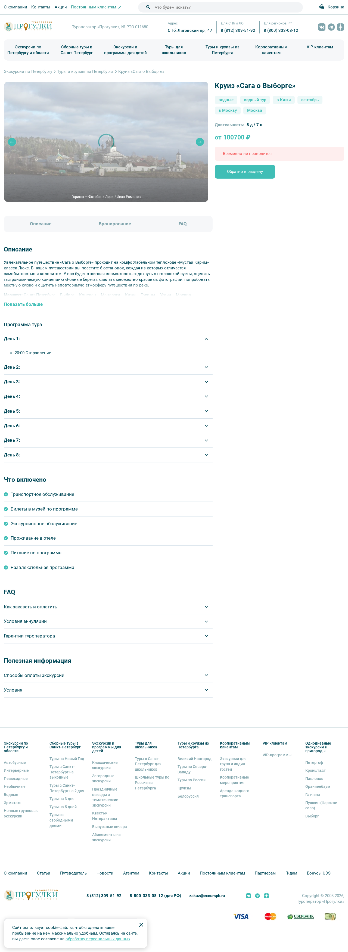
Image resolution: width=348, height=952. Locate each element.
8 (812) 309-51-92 (238, 30)
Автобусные (15, 762)
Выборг (312, 816)
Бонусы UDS (319, 873)
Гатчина (312, 794)
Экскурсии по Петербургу (28, 71)
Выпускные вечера (109, 827)
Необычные (15, 786)
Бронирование (115, 223)
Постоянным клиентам (222, 873)
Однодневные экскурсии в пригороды (318, 747)
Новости (105, 873)
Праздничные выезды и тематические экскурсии (105, 797)
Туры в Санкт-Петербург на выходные (62, 771)
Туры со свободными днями (61, 820)
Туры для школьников (174, 50)
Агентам (131, 873)
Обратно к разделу (245, 171)
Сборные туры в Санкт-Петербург (77, 50)
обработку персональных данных (98, 939)
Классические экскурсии (105, 765)
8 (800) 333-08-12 (281, 30)
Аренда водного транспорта (234, 793)
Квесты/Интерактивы (104, 816)
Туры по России (192, 780)
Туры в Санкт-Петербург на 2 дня (66, 788)
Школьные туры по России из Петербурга (152, 782)
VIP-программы (277, 755)
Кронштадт (315, 770)
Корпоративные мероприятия (234, 780)
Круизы (184, 788)
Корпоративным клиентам (271, 50)
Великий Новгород (195, 759)
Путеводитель (73, 873)
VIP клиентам (320, 47)
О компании (15, 7)
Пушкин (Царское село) (321, 805)
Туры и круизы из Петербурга (223, 50)
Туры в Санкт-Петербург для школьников (148, 764)
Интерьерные (16, 770)
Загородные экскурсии (103, 778)
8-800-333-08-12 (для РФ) (155, 895)
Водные (11, 794)
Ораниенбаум (317, 786)
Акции (61, 7)
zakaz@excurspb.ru (207, 895)
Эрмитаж (12, 803)
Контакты (40, 7)
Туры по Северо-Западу (192, 769)
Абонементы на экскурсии (106, 837)
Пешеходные (16, 778)
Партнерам (265, 873)
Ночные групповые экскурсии (21, 813)
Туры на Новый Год (66, 759)
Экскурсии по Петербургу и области (28, 50)
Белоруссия (188, 796)
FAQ (183, 223)
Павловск (314, 778)
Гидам (291, 873)
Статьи (43, 873)
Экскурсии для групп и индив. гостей (233, 764)
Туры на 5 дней (63, 807)
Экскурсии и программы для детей (125, 50)
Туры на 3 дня (61, 799)
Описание (40, 223)
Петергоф (314, 762)
